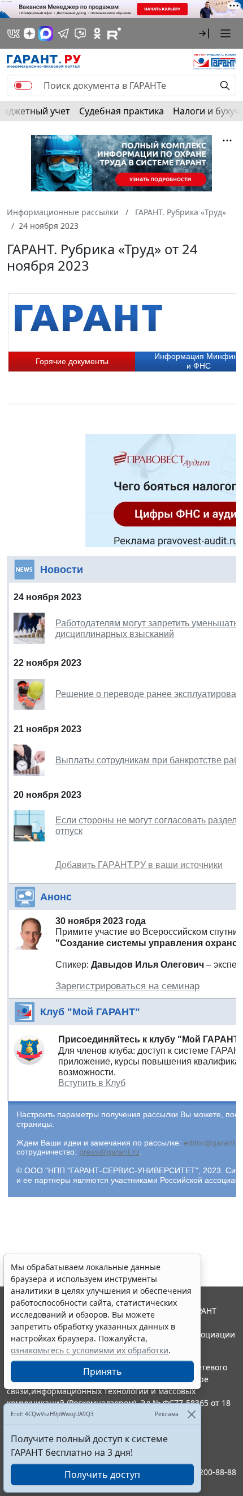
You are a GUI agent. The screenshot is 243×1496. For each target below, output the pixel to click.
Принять (102, 1371)
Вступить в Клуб (91, 1083)
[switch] (23, 85)
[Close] (191, 1414)
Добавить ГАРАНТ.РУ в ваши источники (139, 865)
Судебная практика (121, 111)
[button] (204, 33)
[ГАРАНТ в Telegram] (63, 33)
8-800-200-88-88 (205, 1472)
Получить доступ (102, 1474)
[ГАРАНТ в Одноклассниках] (97, 33)
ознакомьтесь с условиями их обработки (89, 1350)
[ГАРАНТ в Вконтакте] (13, 33)
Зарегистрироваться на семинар (127, 986)
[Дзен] (29, 33)
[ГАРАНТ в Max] (45, 33)
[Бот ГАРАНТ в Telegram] (80, 33)
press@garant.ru (109, 1151)
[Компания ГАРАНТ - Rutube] (114, 33)
